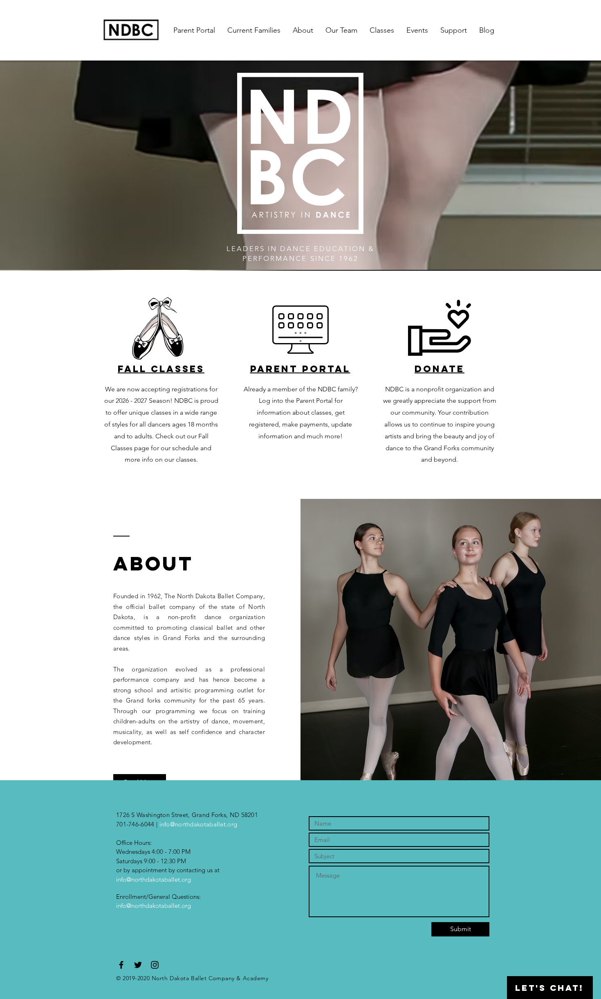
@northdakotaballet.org (158, 905)
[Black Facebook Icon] (121, 965)
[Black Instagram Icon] (155, 965)
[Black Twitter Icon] (138, 965)
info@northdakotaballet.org (198, 824)
